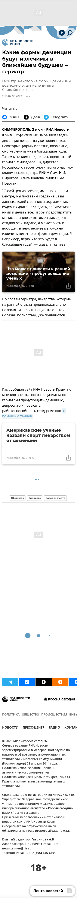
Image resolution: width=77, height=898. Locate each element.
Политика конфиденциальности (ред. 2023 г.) (36, 777)
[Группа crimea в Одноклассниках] (60, 682)
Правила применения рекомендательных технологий (33, 784)
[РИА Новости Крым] (17, 42)
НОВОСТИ (10, 728)
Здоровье (35, 497)
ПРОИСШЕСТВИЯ (54, 714)
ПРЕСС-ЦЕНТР (33, 728)
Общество (17, 497)
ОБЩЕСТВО (30, 714)
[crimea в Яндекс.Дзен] (44, 682)
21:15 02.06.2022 (12, 96)
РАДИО (54, 728)
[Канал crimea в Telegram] (10, 682)
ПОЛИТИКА (11, 714)
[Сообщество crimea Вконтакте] (27, 682)
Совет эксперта (55, 497)
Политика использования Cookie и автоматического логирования (28, 770)
